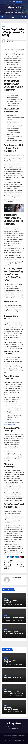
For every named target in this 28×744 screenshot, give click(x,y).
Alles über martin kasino (14, 618)
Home (5, 740)
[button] (22, 16)
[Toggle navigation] (13, 17)
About (8, 740)
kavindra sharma (13, 39)
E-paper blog (18, 740)
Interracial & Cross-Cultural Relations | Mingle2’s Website (8, 564)
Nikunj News (14, 7)
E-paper (12, 740)
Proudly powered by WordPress (9, 735)
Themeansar (13, 737)
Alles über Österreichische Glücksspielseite (10, 709)
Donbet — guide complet (10, 601)
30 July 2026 (8, 664)
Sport (3, 26)
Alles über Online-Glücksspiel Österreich (13, 632)
